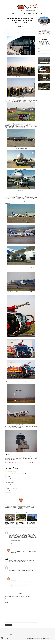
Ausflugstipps (31, 13)
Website (6, 606)
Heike (21, 502)
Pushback (25, 127)
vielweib (10, 557)
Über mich (25, 638)
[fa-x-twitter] (6, 638)
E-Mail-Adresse (7, 602)
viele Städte (41, 34)
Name (6, 598)
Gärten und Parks (38, 13)
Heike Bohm (42, 27)
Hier (28, 462)
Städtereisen (24, 13)
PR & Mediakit (29, 638)
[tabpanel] (21, 441)
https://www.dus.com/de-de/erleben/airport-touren (18, 585)
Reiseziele (17, 13)
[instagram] (7, 638)
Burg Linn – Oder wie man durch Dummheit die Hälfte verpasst (31, 523)
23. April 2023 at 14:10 (11, 567)
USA (44, 33)
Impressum (38, 638)
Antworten (35, 549)
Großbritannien (48, 33)
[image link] (21, 441)
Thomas (10, 531)
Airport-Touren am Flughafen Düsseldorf (11, 471)
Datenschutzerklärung (34, 638)
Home (13, 13)
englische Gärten (44, 36)
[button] (19, 26)
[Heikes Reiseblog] (27, 7)
